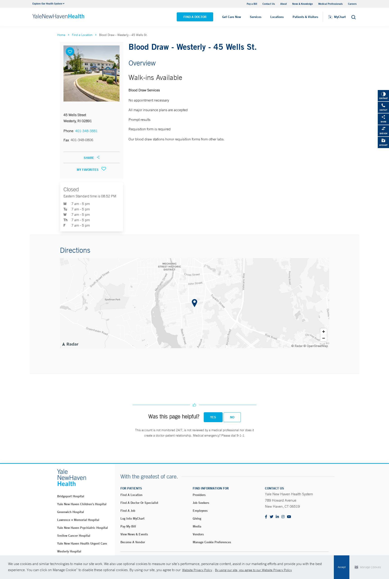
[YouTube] (289, 517)
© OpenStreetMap (315, 346)
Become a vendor (132, 542)
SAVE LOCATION (70, 51)
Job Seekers (201, 503)
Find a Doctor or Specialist (139, 503)
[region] (194, 303)
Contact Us (268, 3)
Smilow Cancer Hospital (73, 536)
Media (197, 526)
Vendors (198, 534)
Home (61, 34)
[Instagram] (283, 517)
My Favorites (88, 170)
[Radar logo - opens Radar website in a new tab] (70, 344)
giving (197, 518)
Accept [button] (342, 567)
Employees (200, 511)
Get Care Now (231, 17)
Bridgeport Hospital (70, 496)
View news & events (134, 534)
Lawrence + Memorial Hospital (78, 520)
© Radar (297, 346)
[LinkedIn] (277, 517)
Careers (352, 3)
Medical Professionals (330, 3)
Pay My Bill (128, 526)
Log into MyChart (132, 518)
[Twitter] (271, 517)
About (283, 3)
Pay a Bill (252, 3)
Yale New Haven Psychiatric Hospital (82, 528)
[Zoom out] (323, 338)
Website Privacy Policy (197, 570)
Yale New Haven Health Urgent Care (82, 543)
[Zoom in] (323, 331)
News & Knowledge (302, 3)
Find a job (127, 511)
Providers (199, 495)
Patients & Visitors (305, 17)
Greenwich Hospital (70, 512)
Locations (277, 17)
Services (255, 17)
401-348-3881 (86, 130)
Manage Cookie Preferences (212, 542)
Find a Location (82, 34)
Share (89, 158)
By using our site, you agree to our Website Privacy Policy (253, 570)
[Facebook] (266, 517)
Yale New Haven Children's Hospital (81, 504)
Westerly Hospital (69, 551)
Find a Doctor (194, 17)
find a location (131, 495)
